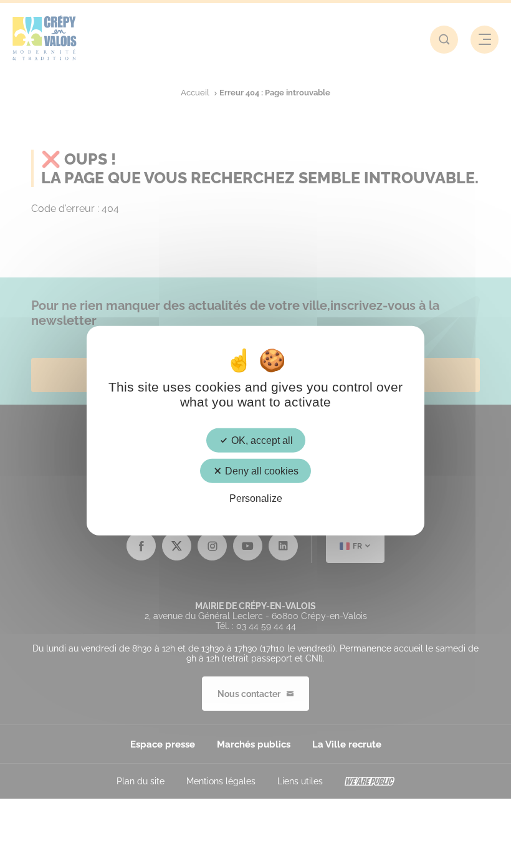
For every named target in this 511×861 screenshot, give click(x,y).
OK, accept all (261, 440)
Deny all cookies (260, 470)
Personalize (255, 498)
